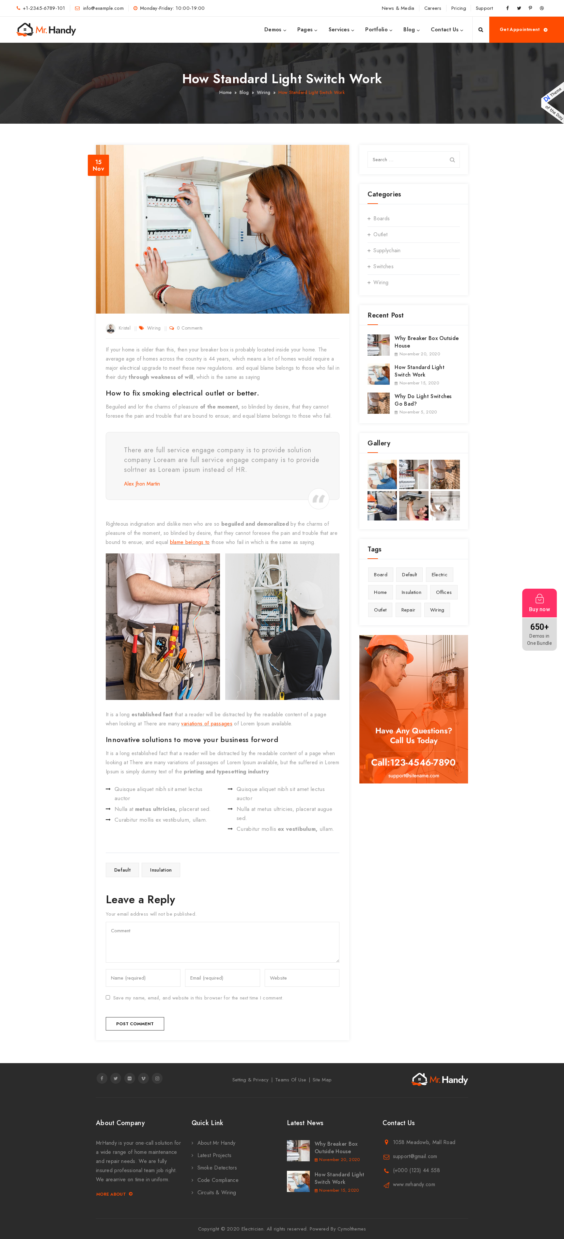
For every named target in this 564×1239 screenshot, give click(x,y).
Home (225, 92)
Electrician (252, 1228)
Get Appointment (520, 29)
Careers (433, 8)
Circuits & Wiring (216, 1192)
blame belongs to (190, 542)
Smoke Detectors (217, 1167)
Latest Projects (214, 1155)
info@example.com (103, 8)
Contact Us (445, 29)
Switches (383, 266)
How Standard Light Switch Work (419, 371)
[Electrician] (46, 30)
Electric (439, 574)
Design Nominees (552, 103)
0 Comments (189, 328)
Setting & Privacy (250, 1079)
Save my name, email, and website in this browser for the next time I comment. (198, 997)
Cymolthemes (351, 1228)
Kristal (125, 328)
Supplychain (386, 250)
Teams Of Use (290, 1079)
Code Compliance (218, 1180)
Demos (273, 29)
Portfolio (376, 29)
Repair (408, 609)
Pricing (458, 8)
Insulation (161, 870)
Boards (381, 218)
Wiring (154, 328)
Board (380, 574)
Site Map (322, 1079)
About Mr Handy (216, 1143)
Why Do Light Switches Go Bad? (423, 400)
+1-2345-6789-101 (44, 8)
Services (339, 29)
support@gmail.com (415, 1156)
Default (122, 870)
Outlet (380, 234)
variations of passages (206, 723)
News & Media (398, 8)
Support (484, 8)
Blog (409, 29)
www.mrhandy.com (414, 1184)
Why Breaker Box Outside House (427, 341)
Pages (305, 29)
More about (111, 1194)
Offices (444, 592)
